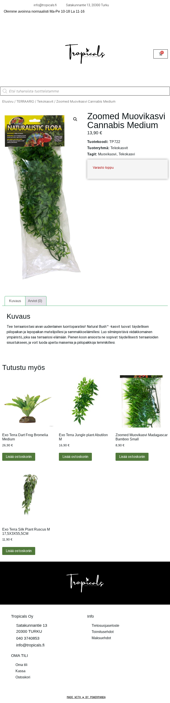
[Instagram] (129, 658)
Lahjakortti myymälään (24, 59)
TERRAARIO (17, 38)
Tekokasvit (45, 101)
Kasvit (34, 49)
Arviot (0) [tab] (35, 301)
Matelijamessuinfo (21, 79)
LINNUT (13, 28)
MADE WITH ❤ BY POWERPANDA (86, 697)
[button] (75, 119)
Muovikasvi (107, 154)
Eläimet (13, 49)
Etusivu (8, 101)
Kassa (20, 671)
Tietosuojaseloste (105, 625)
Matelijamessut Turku (23, 69)
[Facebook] (117, 658)
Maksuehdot (101, 638)
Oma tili (21, 665)
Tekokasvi (127, 154)
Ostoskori (22, 677)
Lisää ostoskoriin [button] (19, 457)
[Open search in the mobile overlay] (85, 91)
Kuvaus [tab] (15, 301)
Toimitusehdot (103, 632)
